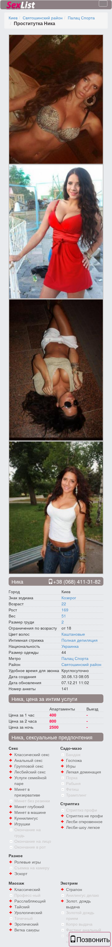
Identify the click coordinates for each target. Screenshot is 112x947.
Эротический (26, 924)
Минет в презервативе (27, 792)
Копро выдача (79, 924)
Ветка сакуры (26, 930)
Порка (72, 777)
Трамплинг (76, 795)
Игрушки (22, 824)
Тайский (22, 906)
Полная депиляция (79, 640)
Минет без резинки (32, 800)
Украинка (70, 646)
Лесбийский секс (30, 772)
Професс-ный (27, 895)
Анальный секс (28, 760)
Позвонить (93, 939)
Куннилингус (26, 818)
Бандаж (73, 754)
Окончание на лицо (32, 841)
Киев (13, 18)
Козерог (68, 597)
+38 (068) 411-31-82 (77, 581)
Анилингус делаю (82, 895)
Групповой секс (28, 766)
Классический (27, 889)
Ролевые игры (27, 862)
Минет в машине (30, 812)
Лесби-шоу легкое (83, 827)
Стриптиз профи (81, 810)
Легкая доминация (83, 772)
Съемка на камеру (31, 867)
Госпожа (74, 760)
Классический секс (31, 754)
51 (63, 616)
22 (63, 603)
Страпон (74, 889)
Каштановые (73, 634)
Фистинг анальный (83, 930)
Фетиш (72, 789)
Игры (71, 766)
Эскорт (20, 873)
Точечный (23, 918)
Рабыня (73, 783)
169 (64, 610)
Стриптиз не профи (84, 815)
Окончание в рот (30, 847)
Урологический (28, 912)
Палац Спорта (81, 18)
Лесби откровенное (84, 821)
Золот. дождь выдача (78, 903)
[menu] (103, 3)
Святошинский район (43, 18)
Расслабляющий (30, 901)
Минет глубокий (29, 806)
